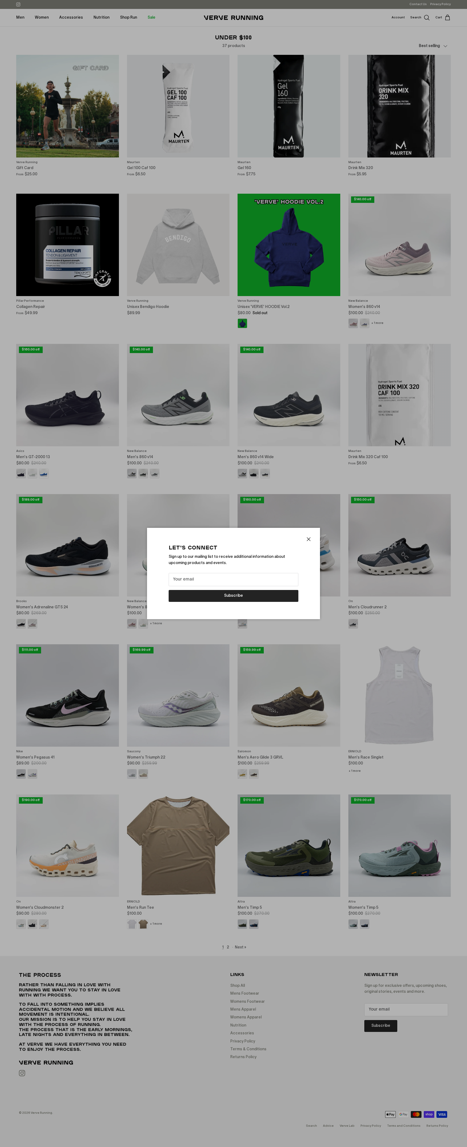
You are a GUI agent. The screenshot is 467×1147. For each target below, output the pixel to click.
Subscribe (233, 596)
